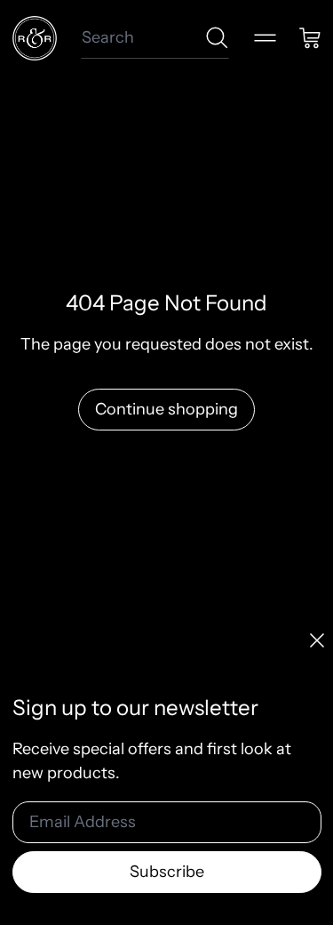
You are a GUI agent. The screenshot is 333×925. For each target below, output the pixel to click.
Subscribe (167, 871)
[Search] (217, 38)
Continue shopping (166, 409)
